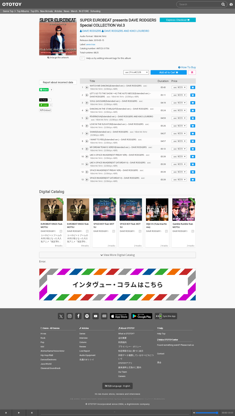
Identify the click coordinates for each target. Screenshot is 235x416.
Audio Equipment (87, 355)
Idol (42, 346)
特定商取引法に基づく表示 (130, 351)
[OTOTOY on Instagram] (70, 316)
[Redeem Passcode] (231, 4)
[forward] (32, 413)
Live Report (84, 351)
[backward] (6, 413)
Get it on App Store (119, 316)
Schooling (95, 11)
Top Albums (23, 11)
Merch (74, 11)
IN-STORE (84, 11)
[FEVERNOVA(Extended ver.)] (87, 118)
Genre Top (8, 11)
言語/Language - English (118, 385)
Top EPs (35, 11)
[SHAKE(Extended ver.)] (87, 133)
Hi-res (43, 333)
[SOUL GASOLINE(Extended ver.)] (87, 103)
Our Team (122, 372)
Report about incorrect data (58, 82)
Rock (43, 338)
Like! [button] (45, 105)
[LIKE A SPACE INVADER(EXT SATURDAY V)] (87, 164)
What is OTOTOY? (126, 333)
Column (82, 342)
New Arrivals (46, 11)
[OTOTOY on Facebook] (78, 316)
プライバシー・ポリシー (129, 346)
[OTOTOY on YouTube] (95, 316)
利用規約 (122, 342)
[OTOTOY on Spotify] (87, 316)
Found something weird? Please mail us (175, 345)
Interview (83, 338)
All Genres (54, 328)
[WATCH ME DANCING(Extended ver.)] (87, 87)
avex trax (90, 44)
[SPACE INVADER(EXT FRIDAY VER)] (87, 172)
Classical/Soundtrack (50, 368)
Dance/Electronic (48, 359)
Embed (47, 110)
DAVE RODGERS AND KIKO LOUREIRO (126, 31)
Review (82, 346)
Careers (121, 376)
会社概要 (122, 338)
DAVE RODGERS (92, 31)
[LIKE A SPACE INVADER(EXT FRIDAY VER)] (87, 156)
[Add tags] (82, 58)
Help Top (161, 333)
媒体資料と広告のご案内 (129, 367)
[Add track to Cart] (192, 87)
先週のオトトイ (86, 359)
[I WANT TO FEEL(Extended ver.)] (87, 141)
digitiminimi (133, 404)
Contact (160, 353)
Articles (58, 11)
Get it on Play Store (142, 316)
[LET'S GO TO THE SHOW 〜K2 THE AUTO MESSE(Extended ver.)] (87, 95)
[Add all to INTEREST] (192, 72)
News (66, 11)
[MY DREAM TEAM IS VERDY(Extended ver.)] (87, 149)
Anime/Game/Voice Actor (52, 351)
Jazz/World (46, 364)
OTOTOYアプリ (125, 363)
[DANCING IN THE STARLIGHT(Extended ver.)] (87, 110)
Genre (45, 328)
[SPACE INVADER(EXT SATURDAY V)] (87, 179)
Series (82, 333)
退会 (159, 362)
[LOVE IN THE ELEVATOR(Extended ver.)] (87, 126)
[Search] (224, 4)
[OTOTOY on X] (61, 316)
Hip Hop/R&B (47, 355)
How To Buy (188, 67)
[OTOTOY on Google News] (104, 316)
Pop (42, 342)
